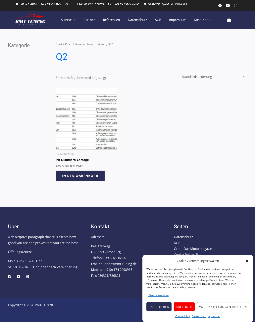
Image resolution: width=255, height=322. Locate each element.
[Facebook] (10, 276)
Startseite (68, 20)
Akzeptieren (159, 307)
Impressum (214, 316)
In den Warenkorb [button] (80, 176)
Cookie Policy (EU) (187, 254)
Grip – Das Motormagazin (193, 248)
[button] (247, 261)
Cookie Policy (182, 316)
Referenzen (111, 20)
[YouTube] (18, 276)
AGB (158, 20)
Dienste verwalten (158, 295)
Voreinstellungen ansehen (223, 307)
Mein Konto (203, 20)
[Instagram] (27, 276)
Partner (89, 20)
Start (59, 44)
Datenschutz (199, 316)
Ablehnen (184, 307)
